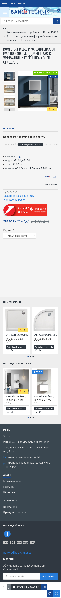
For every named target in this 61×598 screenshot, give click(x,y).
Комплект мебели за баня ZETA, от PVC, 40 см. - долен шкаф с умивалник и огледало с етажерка (17, 396)
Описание (9, 128)
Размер (7, 230)
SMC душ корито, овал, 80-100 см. (45, 334)
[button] (9, 71)
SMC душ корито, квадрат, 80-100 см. (17, 334)
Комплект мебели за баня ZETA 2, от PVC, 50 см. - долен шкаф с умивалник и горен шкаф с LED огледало (45, 396)
